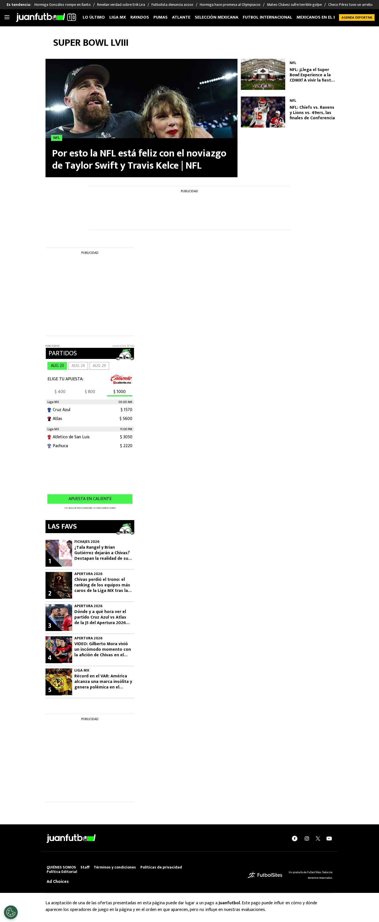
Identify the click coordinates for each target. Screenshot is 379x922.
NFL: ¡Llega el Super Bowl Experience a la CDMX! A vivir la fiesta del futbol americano (311, 75)
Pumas (160, 17)
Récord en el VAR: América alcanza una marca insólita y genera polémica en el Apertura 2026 (103, 681)
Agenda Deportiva (357, 17)
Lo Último (94, 17)
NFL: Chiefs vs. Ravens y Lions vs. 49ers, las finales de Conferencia (312, 113)
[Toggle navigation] (6, 17)
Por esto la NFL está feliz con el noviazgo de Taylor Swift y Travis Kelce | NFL (139, 159)
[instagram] (307, 838)
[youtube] (329, 838)
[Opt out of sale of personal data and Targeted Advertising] (11, 912)
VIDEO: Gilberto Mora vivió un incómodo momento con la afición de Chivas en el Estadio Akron (102, 649)
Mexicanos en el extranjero (328, 17)
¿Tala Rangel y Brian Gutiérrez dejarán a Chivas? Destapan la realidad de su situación (102, 553)
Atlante (181, 17)
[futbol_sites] (265, 875)
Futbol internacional (267, 17)
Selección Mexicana (216, 17)
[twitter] (318, 838)
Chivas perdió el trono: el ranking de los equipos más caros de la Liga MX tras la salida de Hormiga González (102, 585)
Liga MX (117, 17)
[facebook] (294, 838)
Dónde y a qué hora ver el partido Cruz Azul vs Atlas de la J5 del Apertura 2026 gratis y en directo (100, 617)
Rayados (139, 17)
